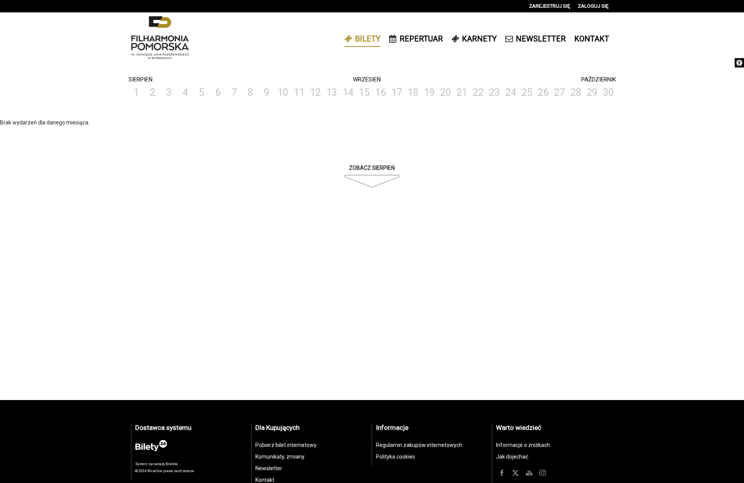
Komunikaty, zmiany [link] (280, 457)
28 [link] (575, 92)
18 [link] (413, 92)
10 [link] (282, 92)
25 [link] (527, 92)
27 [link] (559, 92)
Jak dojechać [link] (512, 457)
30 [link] (608, 92)
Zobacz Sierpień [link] (372, 168)
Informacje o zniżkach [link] (523, 445)
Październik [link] (598, 79)
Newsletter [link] (268, 468)
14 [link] (348, 92)
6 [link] (217, 92)
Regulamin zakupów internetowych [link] (419, 445)
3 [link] (169, 92)
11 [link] (299, 92)
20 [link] (445, 92)
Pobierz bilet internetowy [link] (286, 445)
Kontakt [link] (264, 480)
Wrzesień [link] (367, 79)
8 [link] (250, 92)
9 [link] (266, 92)
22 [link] (478, 92)
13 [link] (331, 92)
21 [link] (461, 92)
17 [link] (396, 92)
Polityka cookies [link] (395, 457)
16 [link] (380, 92)
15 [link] (364, 92)
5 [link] (201, 92)
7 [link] (234, 92)
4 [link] (185, 92)
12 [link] (315, 92)
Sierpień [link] (141, 79)
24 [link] (510, 92)
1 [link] (136, 92)
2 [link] (152, 92)
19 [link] (429, 92)
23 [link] (494, 92)
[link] (739, 62)
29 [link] (592, 92)
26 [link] (543, 92)
